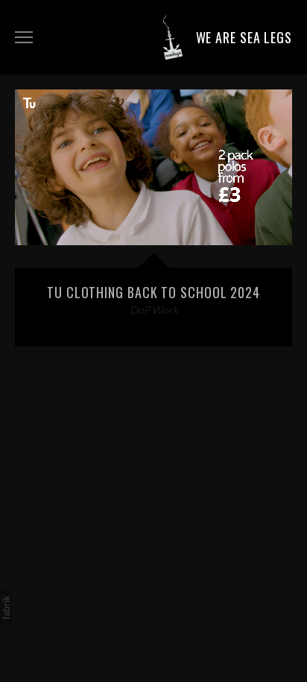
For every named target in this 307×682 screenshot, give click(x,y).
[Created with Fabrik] (6, 607)
